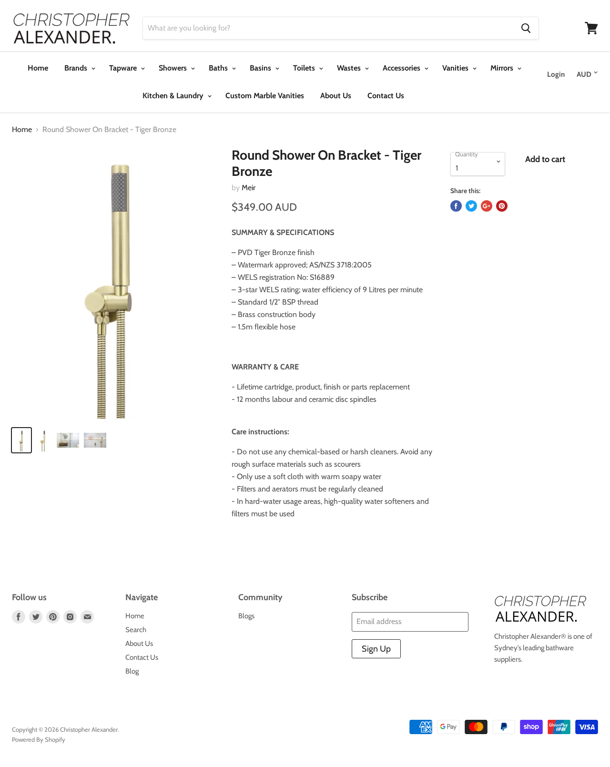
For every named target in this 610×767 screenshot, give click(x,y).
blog (132, 671)
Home (38, 67)
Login (556, 74)
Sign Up (376, 649)
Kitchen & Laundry (173, 95)
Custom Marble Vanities (264, 95)
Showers (174, 67)
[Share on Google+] (486, 206)
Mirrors (502, 67)
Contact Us (385, 95)
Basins (261, 67)
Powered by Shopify (38, 739)
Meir (248, 187)
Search (135, 629)
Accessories (402, 67)
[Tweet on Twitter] (471, 206)
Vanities (456, 67)
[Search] (526, 28)
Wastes (350, 67)
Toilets (305, 67)
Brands (76, 67)
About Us (335, 95)
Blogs (246, 616)
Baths (219, 67)
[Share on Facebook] (456, 206)
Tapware (124, 67)
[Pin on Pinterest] (502, 206)
